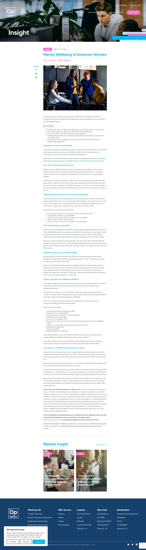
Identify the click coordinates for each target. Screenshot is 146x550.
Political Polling (121, 5)
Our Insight (80, 12)
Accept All (39, 542)
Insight (47, 49)
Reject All (26, 542)
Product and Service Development (40, 517)
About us (104, 12)
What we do (68, 12)
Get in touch (133, 12)
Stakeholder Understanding (37, 521)
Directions (80, 529)
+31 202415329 (122, 525)
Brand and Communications (38, 525)
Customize (13, 542)
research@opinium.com (51, 420)
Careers (113, 12)
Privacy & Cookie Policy (66, 545)
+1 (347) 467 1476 (103, 525)
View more (100, 445)
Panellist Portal (135, 5)
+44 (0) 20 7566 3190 (84, 525)
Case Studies (92, 12)
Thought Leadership (35, 514)
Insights (61, 517)
